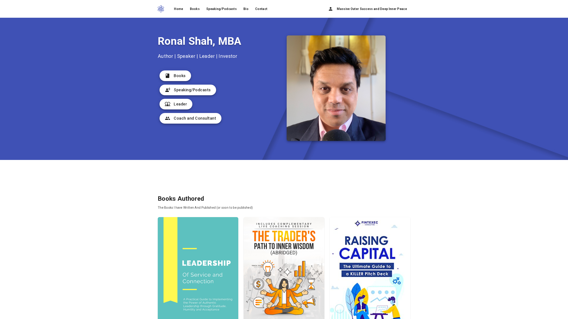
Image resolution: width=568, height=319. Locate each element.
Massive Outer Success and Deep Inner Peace (367, 9)
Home (178, 9)
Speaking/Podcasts (221, 9)
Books (195, 9)
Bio (245, 9)
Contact (261, 9)
